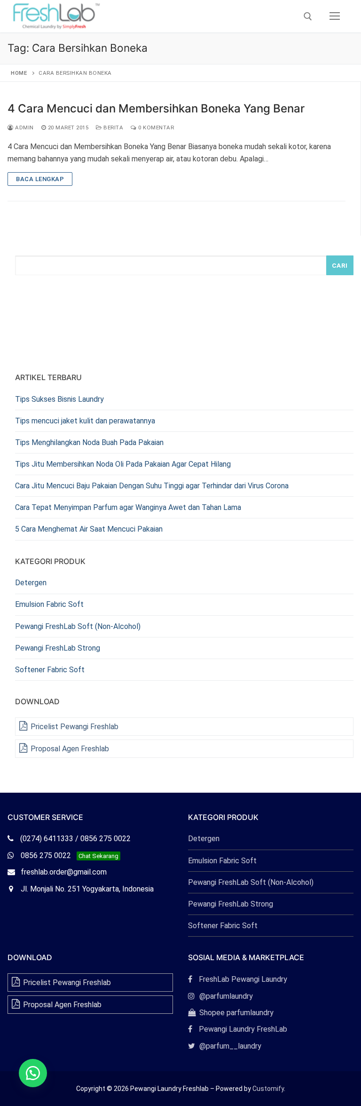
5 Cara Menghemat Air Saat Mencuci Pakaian (89, 529)
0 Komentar (155, 127)
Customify (268, 1088)
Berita (112, 127)
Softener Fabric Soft (50, 669)
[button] (33, 1073)
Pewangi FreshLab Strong (57, 648)
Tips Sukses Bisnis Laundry (59, 399)
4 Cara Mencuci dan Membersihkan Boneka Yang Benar (156, 108)
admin (24, 127)
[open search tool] (308, 16)
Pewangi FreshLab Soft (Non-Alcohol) (78, 626)
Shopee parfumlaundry (231, 1012)
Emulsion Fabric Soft (49, 604)
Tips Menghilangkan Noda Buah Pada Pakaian (89, 442)
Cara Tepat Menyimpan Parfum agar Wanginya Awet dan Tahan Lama (128, 507)
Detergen (31, 582)
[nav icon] (335, 16)
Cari (340, 265)
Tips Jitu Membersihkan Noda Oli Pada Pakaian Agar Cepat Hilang (123, 464)
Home (19, 73)
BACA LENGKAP (40, 179)
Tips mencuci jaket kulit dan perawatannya (85, 420)
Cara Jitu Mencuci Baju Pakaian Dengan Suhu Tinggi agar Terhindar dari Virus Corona (152, 485)
